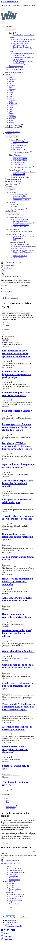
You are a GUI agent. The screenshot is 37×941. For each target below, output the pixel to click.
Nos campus (13, 874)
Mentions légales (10, 920)
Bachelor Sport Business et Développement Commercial (22, 48)
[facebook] (2, 930)
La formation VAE (19, 174)
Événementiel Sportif (20, 159)
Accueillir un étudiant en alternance (24, 172)
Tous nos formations (15, 891)
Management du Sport (20, 160)
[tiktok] (10, 930)
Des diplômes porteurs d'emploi (23, 223)
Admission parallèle (19, 196)
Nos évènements (14, 880)
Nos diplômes (13, 876)
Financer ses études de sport (22, 198)
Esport (15, 144)
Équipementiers (18, 147)
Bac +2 (11, 883)
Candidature (8, 268)
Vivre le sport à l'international (22, 231)
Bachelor (16, 204)
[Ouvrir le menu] (3, 22)
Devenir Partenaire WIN (21, 177)
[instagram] (5, 930)
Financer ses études (15, 900)
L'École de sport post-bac (21, 219)
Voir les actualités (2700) (10, 342)
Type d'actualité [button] (9, 337)
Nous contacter (14, 904)
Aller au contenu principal (9, 2)
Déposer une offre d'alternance (23, 250)
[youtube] (13, 930)
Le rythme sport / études (21, 200)
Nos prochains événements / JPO (24, 236)
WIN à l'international (16, 896)
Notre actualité (18, 238)
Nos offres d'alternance (16, 878)
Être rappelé (8, 291)
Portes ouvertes (9, 265)
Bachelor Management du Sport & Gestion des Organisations (24, 40)
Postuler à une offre (19, 248)
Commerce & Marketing (21, 142)
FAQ (14, 240)
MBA (15, 206)
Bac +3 (11, 885)
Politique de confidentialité (13, 926)
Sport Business (18, 164)
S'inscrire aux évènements (12, 863)
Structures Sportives (19, 145)
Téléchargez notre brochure (12, 262)
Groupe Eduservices (19, 227)
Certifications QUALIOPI (17, 872)
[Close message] (3, 9)
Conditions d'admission (16, 894)
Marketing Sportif (19, 162)
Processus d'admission (20, 194)
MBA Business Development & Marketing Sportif (23, 54)
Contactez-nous (18, 257)
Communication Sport (20, 157)
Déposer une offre (19, 176)
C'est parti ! (24, 285)
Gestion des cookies (11, 922)
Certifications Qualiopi (20, 221)
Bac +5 (11, 887)
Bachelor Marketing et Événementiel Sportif (20, 44)
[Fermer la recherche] (3, 274)
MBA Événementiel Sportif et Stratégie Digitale (22, 62)
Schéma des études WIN (21, 225)
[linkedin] (8, 930)
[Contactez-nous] (2, 289)
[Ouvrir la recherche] (3, 270)
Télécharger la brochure (21, 244)
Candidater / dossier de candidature (24, 246)
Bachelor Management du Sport (23, 35)
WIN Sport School (15, 868)
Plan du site (8, 924)
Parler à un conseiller (20, 256)
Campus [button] (6, 338)
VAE (10, 902)
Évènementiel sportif (20, 149)
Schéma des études (15, 889)
